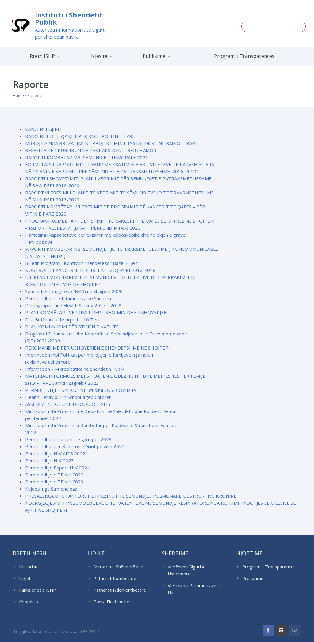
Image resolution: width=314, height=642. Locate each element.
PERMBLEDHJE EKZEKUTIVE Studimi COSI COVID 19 (81, 390)
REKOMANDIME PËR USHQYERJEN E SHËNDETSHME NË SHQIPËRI (97, 348)
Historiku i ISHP (60, 64)
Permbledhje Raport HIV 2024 (57, 467)
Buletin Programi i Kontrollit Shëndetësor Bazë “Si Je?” (82, 263)
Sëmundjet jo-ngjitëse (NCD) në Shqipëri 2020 (74, 291)
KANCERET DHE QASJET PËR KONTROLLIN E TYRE (80, 136)
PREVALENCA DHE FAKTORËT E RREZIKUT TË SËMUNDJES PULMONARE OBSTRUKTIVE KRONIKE (130, 496)
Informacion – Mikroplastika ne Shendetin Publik (74, 369)
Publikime (154, 56)
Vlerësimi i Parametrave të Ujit (195, 589)
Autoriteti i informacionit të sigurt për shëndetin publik (70, 33)
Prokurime (252, 578)
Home (18, 95)
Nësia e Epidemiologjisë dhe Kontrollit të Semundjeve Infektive (124, 64)
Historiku (28, 567)
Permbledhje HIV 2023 (49, 460)
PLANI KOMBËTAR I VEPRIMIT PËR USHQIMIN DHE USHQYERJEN (96, 312)
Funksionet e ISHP (37, 590)
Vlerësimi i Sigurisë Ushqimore (186, 570)
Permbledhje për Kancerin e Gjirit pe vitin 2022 (74, 446)
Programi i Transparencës (244, 56)
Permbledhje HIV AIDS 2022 (55, 453)
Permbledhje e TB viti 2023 (54, 482)
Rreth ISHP (42, 56)
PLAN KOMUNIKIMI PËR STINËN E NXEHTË (72, 326)
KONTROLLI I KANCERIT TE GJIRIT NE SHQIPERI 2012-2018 (90, 270)
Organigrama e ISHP (126, 65)
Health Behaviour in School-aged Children (68, 397)
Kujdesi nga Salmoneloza (51, 489)
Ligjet (25, 578)
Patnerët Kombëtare (115, 578)
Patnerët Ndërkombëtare (120, 590)
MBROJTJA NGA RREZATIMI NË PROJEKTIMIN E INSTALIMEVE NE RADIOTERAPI (111, 143)
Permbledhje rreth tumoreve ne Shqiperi (68, 298)
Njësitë (99, 56)
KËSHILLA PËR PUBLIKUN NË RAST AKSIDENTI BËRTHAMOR (90, 150)
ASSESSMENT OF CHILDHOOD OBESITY (68, 404)
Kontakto (28, 602)
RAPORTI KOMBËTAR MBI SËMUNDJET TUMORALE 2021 (86, 157)
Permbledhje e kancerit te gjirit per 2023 (68, 439)
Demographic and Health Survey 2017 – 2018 (73, 305)
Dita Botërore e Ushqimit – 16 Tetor (63, 319)
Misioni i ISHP (61, 65)
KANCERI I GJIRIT (43, 129)
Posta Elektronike (111, 602)
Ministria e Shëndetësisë (118, 567)
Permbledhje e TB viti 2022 (54, 475)
